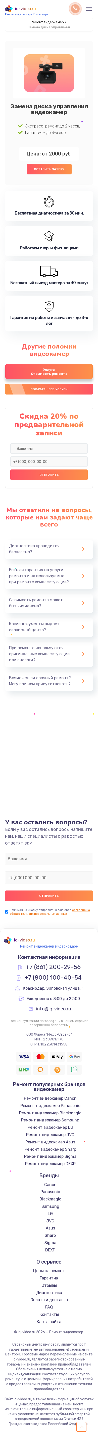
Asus (50, 1228)
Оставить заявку (49, 169)
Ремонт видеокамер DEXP (50, 1163)
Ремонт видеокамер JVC (50, 1134)
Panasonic (50, 1191)
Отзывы (49, 1285)
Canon (50, 1184)
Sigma (50, 1242)
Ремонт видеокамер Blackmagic (50, 1113)
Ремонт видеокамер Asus (50, 1142)
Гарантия (49, 1278)
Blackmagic (50, 1199)
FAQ (49, 1307)
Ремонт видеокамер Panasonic (50, 1105)
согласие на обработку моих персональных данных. (50, 911)
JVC (50, 1221)
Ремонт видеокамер (47, 22)
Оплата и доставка (49, 1299)
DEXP (50, 1250)
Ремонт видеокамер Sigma (50, 1156)
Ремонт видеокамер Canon (50, 1098)
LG (50, 1213)
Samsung (50, 1206)
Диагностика (49, 1292)
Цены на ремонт (49, 1270)
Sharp (50, 1235)
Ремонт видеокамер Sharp (50, 1149)
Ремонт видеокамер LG (50, 1127)
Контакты (49, 1314)
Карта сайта (49, 1321)
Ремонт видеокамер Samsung (50, 1120)
